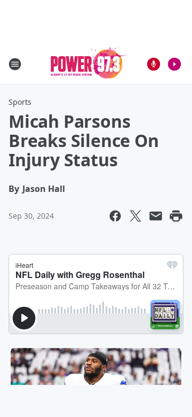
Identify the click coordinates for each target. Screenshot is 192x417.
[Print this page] (176, 215)
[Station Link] (88, 64)
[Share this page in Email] (155, 215)
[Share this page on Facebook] (115, 215)
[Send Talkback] (153, 64)
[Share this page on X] (135, 215)
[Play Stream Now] (174, 64)
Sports (20, 102)
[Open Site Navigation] (15, 64)
